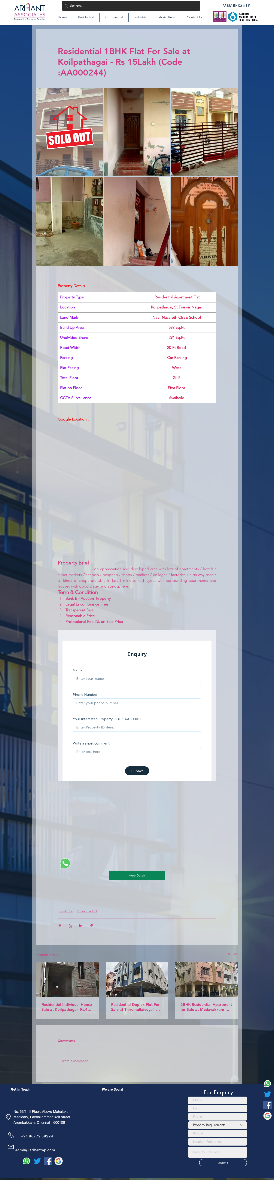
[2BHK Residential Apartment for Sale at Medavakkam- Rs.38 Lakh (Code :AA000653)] (206, 979)
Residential (66, 911)
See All (233, 954)
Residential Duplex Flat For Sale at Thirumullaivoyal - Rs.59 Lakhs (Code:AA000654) (135, 1007)
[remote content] (137, 482)
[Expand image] (69, 132)
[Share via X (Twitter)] (70, 926)
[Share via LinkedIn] (81, 926)
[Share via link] (91, 926)
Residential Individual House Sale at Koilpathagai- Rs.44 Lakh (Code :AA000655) (67, 1007)
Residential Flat (87, 911)
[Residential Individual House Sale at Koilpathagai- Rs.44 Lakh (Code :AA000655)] (67, 979)
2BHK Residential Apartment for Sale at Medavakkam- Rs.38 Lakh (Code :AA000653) (206, 1007)
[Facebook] (267, 1105)
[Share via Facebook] (60, 926)
